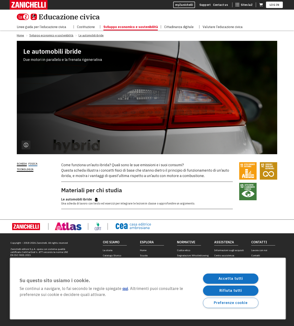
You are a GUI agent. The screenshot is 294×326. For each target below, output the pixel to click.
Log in (274, 5)
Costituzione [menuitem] (86, 27)
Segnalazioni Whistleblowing (193, 255)
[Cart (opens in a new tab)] (261, 5)
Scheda (22, 163)
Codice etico (183, 250)
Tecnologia (25, 169)
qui (125, 288)
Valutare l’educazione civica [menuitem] (223, 27)
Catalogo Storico (112, 255)
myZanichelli (184, 5)
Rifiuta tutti (230, 290)
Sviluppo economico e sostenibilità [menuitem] (130, 27)
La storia (107, 250)
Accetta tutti (230, 278)
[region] (148, 289)
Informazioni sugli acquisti (229, 250)
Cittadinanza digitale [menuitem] (179, 27)
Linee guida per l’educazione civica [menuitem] (41, 27)
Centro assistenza (224, 255)
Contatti (255, 255)
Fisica (32, 163)
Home (143, 250)
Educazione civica (69, 16)
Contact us (220, 5)
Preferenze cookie (231, 302)
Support (205, 5)
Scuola (144, 255)
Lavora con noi (259, 250)
